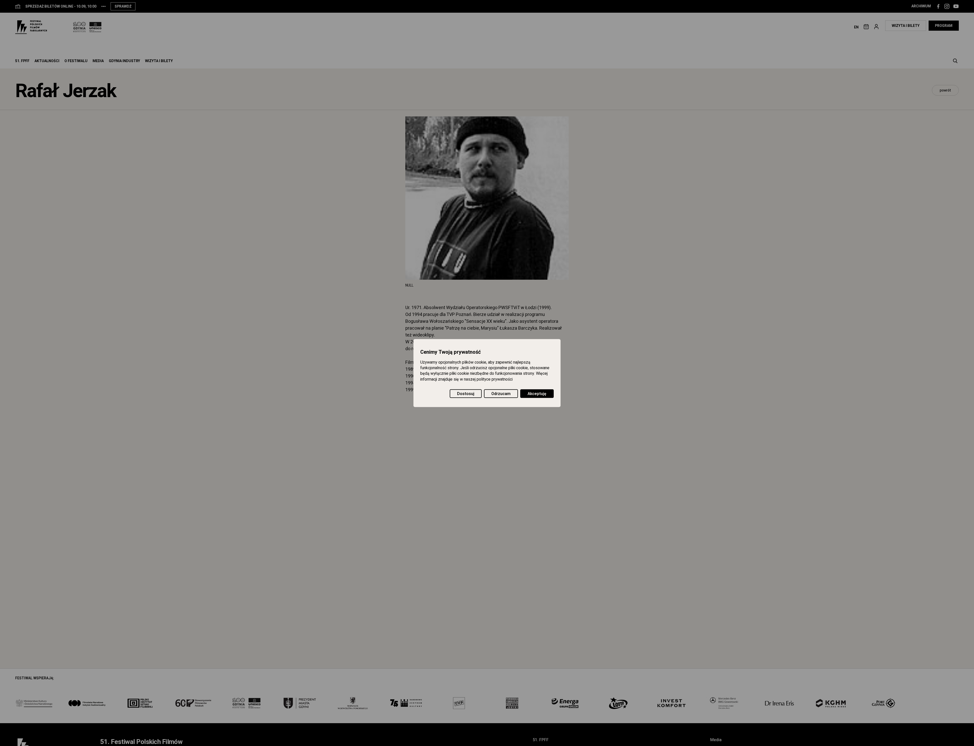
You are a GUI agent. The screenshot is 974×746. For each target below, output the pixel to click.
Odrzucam (501, 394)
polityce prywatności (495, 379)
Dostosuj (465, 394)
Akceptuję (537, 394)
